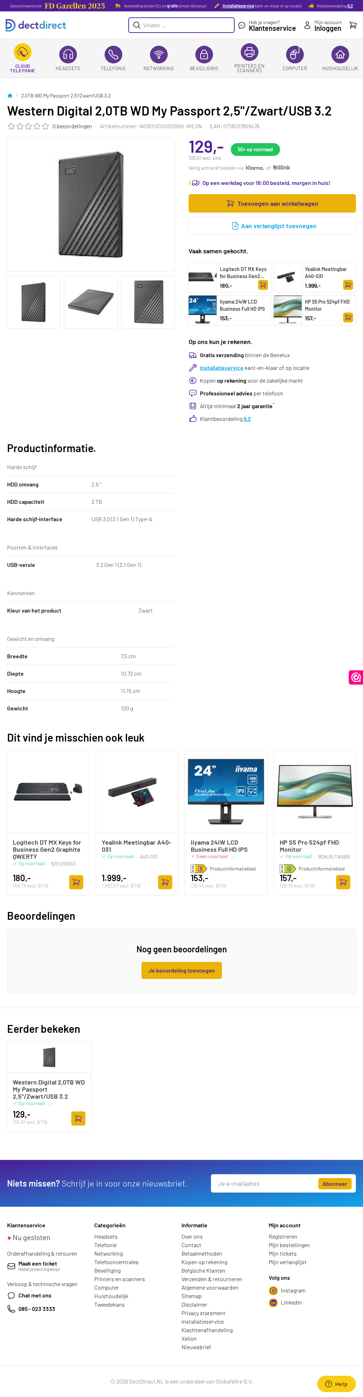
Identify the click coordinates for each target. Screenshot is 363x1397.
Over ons (192, 1236)
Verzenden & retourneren (212, 1278)
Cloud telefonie (22, 68)
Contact (191, 1244)
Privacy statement (203, 1312)
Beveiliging (204, 68)
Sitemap (192, 1295)
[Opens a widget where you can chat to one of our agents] (336, 1384)
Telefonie (113, 68)
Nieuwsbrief (196, 1347)
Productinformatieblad (233, 869)
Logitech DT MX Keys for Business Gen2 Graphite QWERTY (243, 276)
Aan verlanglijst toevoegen (279, 226)
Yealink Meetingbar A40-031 (326, 272)
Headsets (68, 68)
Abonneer (335, 1183)
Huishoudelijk (340, 68)
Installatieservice (238, 5)
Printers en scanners (249, 68)
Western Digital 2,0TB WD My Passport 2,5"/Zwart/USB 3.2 (49, 1089)
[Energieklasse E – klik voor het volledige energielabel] (199, 868)
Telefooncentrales (116, 1261)
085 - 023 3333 (36, 1308)
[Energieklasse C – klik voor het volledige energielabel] (288, 868)
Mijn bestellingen (289, 1244)
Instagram (293, 1290)
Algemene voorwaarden (210, 1287)
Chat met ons (34, 1295)
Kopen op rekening (204, 1261)
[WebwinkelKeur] (356, 677)
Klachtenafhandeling (207, 1329)
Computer (295, 68)
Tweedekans (109, 1304)
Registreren (283, 1236)
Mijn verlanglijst (288, 1261)
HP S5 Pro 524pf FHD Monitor (327, 305)
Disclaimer (194, 1304)
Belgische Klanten (203, 1270)
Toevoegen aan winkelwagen (278, 203)
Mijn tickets (283, 1253)
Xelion (189, 1338)
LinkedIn (291, 1302)
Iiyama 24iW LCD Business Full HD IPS (242, 305)
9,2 (350, 5)
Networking (159, 68)
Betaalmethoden (202, 1253)
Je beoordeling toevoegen (182, 970)
